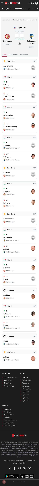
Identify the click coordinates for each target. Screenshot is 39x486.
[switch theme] (32, 3)
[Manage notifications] (4, 482)
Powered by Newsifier (19, 482)
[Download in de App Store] (27, 476)
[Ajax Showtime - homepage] (12, 3)
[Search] (28, 3)
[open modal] (36, 3)
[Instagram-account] (19, 468)
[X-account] (9, 468)
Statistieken (13, 54)
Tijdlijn (4, 54)
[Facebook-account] (14, 468)
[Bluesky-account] (29, 468)
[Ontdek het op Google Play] (12, 476)
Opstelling (24, 54)
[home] (2, 9)
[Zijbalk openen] (2, 3)
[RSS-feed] (24, 468)
